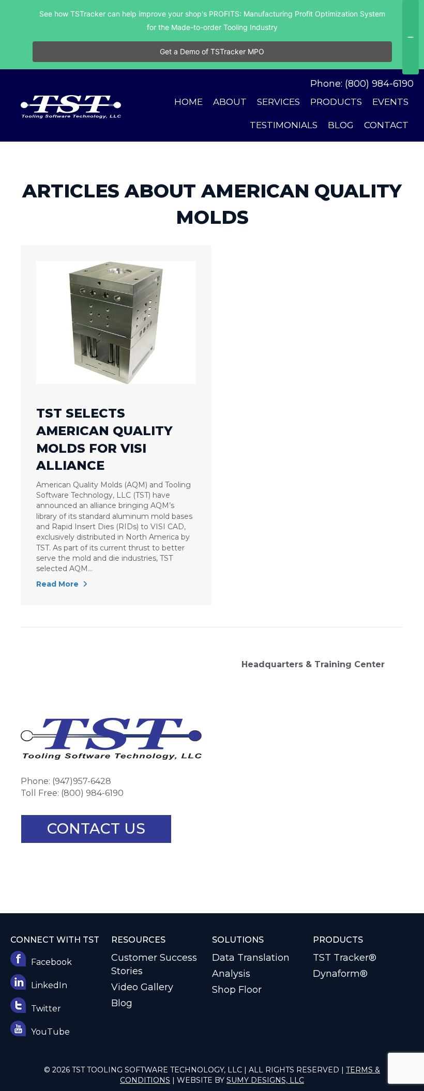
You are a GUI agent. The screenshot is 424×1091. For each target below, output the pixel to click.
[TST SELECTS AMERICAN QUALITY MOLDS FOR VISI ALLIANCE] (116, 322)
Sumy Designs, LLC (265, 1080)
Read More (58, 584)
